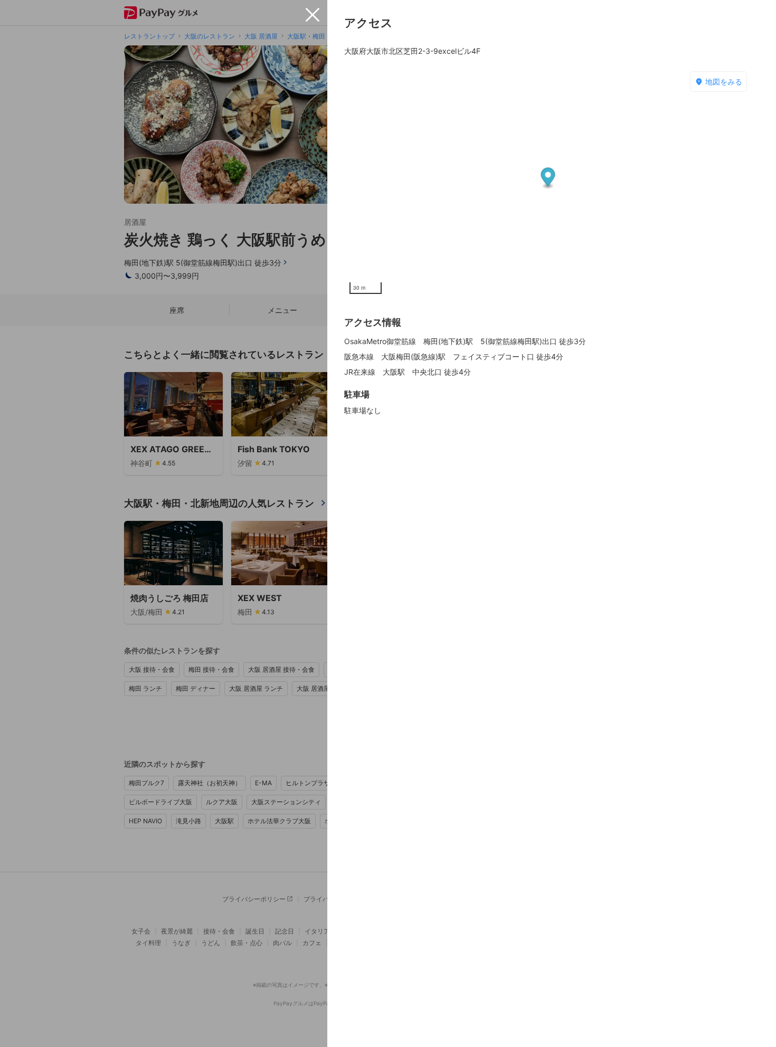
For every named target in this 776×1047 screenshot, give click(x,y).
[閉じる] (312, 15)
